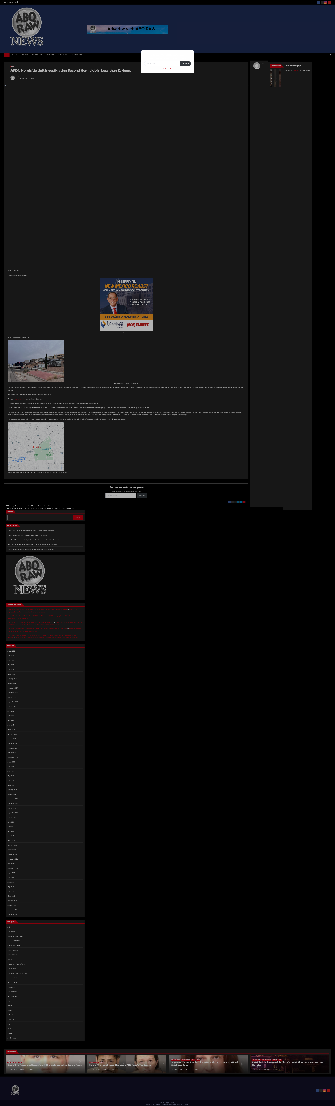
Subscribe (185, 63)
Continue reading (167, 69)
